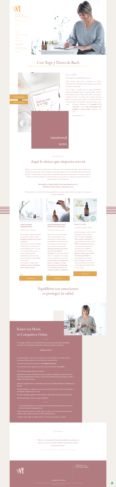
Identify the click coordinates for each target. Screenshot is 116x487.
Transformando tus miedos (55, 230)
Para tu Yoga (18, 40)
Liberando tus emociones (28, 230)
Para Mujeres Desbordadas (19, 44)
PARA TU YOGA (80, 224)
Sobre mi (17, 37)
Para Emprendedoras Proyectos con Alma (21, 48)
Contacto (18, 52)
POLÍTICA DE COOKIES (70, 483)
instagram (55, 480)
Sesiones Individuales (21, 34)
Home (16, 31)
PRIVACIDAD (79, 483)
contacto (62, 480)
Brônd (63, 484)
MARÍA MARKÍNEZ (40, 483)
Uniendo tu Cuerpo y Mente (83, 227)
